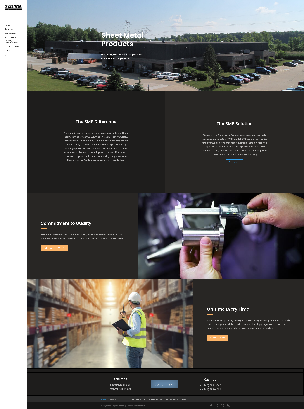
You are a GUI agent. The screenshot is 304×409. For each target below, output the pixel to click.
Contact (8, 50)
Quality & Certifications (11, 42)
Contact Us (235, 162)
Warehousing (217, 337)
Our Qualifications (54, 248)
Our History (10, 37)
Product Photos (12, 47)
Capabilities (10, 33)
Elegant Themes (118, 405)
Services (9, 29)
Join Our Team (164, 384)
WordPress (140, 405)
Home (8, 25)
